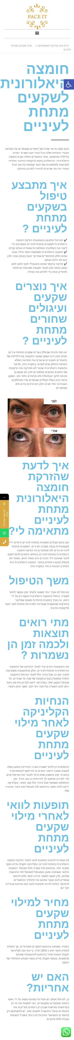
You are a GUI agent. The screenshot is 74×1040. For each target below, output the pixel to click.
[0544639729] (4, 541)
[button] (69, 84)
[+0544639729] (4, 533)
